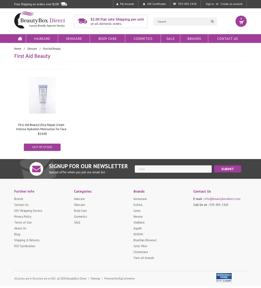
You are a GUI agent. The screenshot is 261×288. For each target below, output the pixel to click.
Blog (17, 234)
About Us (20, 228)
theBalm (139, 222)
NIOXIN (138, 234)
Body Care (107, 38)
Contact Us (227, 38)
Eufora (138, 205)
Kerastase (140, 199)
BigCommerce (126, 278)
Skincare (74, 38)
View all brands (144, 258)
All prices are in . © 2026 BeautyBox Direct (50, 278)
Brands (194, 38)
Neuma (138, 216)
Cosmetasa (141, 252)
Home (20, 38)
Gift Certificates (156, 4)
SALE (170, 38)
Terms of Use (23, 222)
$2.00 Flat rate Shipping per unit (117, 21)
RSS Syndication (24, 246)
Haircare (42, 38)
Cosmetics (143, 38)
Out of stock (42, 147)
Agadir (138, 228)
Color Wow (140, 246)
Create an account (231, 4)
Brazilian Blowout (145, 240)
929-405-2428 (187, 4)
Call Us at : (210, 205)
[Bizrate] (226, 280)
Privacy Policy (22, 216)
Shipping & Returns (27, 240)
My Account (127, 4)
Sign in (210, 4)
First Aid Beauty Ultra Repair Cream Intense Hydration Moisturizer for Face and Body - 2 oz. (41, 127)
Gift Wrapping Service (28, 211)
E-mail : (216, 199)
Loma (137, 211)
